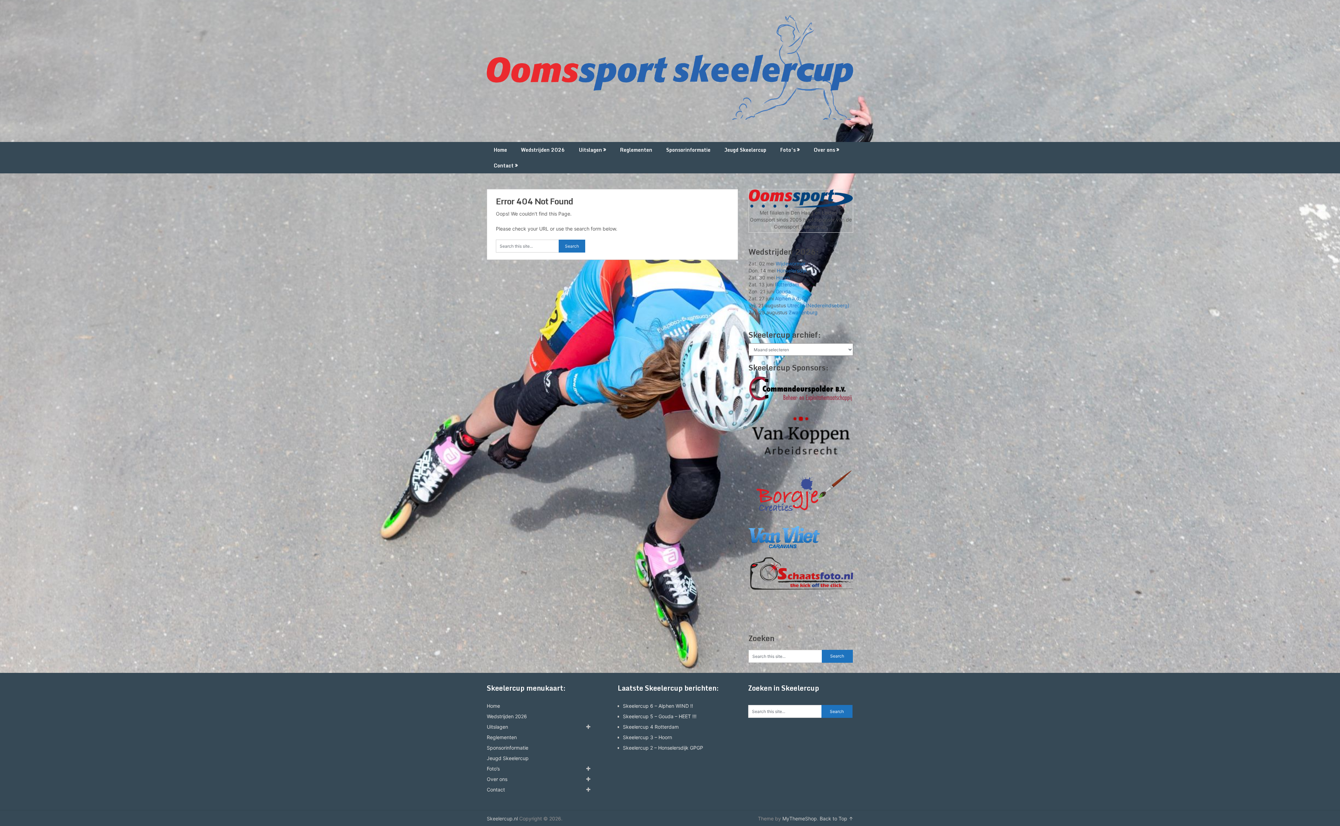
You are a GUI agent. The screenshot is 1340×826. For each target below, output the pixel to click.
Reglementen (636, 150)
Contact (504, 166)
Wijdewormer (790, 263)
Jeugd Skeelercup (745, 150)
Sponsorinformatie (688, 150)
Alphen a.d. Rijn (792, 298)
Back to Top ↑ (836, 818)
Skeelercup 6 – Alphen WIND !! (658, 706)
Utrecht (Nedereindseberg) (818, 305)
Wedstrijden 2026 (543, 150)
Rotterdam (787, 284)
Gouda (783, 291)
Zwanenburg (803, 312)
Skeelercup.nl (502, 818)
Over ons (824, 150)
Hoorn (783, 277)
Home (500, 150)
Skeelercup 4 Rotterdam (651, 727)
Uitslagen (590, 150)
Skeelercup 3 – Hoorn (647, 737)
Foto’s (788, 150)
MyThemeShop (799, 818)
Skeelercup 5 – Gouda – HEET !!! (660, 716)
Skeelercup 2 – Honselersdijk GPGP (663, 748)
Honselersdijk (792, 270)
